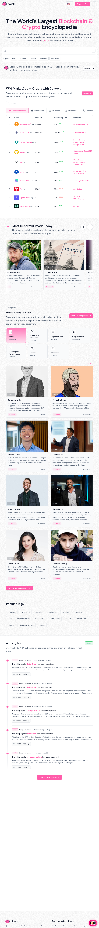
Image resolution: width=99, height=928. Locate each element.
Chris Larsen (78, 160)
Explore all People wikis (18, 588)
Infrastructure (23, 618)
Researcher (40, 618)
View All (86, 93)
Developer (52, 612)
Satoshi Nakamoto (81, 124)
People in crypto (25, 660)
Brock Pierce (78, 142)
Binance (23, 152)
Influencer (55, 618)
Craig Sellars (78, 145)
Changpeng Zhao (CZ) (82, 151)
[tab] (17, 110)
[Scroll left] (83, 227)
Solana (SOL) (25, 181)
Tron (22, 189)
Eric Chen (31, 664)
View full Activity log (48, 777)
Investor (78, 612)
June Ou (76, 196)
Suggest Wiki (82, 4)
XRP (21, 162)
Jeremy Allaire (79, 171)
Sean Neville (78, 173)
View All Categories (79, 316)
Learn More (86, 68)
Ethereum (43, 58)
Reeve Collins (79, 140)
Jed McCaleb (79, 162)
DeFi (13, 58)
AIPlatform (81, 618)
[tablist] (49, 110)
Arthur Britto (79, 165)
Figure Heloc (25, 198)
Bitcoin (33, 58)
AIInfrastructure (27, 625)
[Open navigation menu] (94, 3)
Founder (11, 612)
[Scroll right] (90, 227)
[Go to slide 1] (88, 363)
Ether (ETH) (24, 132)
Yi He (76, 153)
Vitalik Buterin (79, 132)
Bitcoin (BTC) (25, 124)
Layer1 (42, 625)
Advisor (65, 612)
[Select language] (69, 3)
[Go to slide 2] (90, 363)
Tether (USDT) (26, 142)
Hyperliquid (25, 206)
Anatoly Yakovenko (81, 181)
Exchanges (55, 58)
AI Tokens (23, 58)
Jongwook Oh (33, 710)
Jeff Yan (76, 206)
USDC (22, 172)
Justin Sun (77, 189)
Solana (11, 625)
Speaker (38, 612)
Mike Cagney (78, 199)
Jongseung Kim (34, 757)
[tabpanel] (49, 162)
